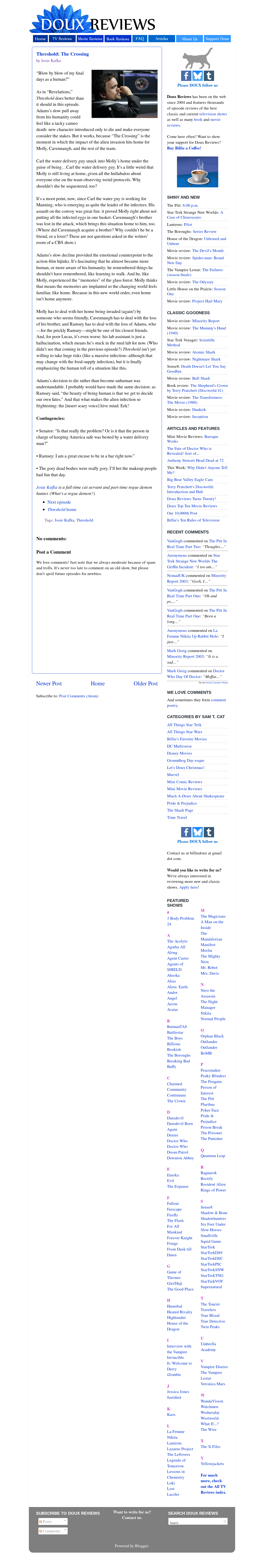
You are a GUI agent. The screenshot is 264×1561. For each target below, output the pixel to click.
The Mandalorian (211, 936)
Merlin (206, 950)
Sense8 (206, 1207)
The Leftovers (178, 1454)
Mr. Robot (209, 967)
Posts (47, 1521)
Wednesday (210, 1412)
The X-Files (210, 1446)
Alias (171, 981)
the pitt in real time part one (197, 592)
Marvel (173, 774)
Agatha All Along (176, 949)
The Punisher (212, 1138)
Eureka (173, 1175)
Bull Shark (201, 378)
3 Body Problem (180, 918)
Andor (172, 992)
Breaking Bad (178, 1061)
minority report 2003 (185, 656)
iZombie (174, 1374)
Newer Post (49, 683)
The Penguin (211, 1081)
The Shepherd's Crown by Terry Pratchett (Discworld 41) (197, 388)
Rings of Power (213, 1190)
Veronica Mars (213, 1383)
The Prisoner (211, 1132)
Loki (171, 1483)
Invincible (175, 1357)
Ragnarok (209, 1172)
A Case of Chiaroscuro (195, 214)
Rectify (207, 1178)
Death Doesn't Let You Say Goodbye (196, 368)
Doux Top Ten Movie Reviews (192, 506)
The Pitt (207, 1098)
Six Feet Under (213, 1224)
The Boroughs (179, 1055)
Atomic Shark (203, 352)
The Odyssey (203, 282)
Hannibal (174, 1306)
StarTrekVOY (212, 1281)
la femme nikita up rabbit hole (192, 633)
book (198, 119)
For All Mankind (174, 1229)
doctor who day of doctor (196, 673)
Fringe (172, 1243)
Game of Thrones (174, 1274)
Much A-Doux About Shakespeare (195, 796)
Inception (200, 416)
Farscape (174, 1209)
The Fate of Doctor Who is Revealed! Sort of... (189, 451)
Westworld (210, 1418)
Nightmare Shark (206, 359)
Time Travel (177, 817)
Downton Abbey (180, 1158)
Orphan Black (212, 1036)
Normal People (213, 1018)
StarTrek (208, 1247)
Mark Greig (177, 650)
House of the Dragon (177, 1326)
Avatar (172, 1009)
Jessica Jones (178, 1391)
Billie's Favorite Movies (187, 739)
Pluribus (208, 1104)
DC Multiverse (179, 746)
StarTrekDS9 (211, 1252)
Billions (173, 1043)
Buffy (171, 1066)
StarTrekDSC (212, 1258)
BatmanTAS (177, 1026)
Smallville (209, 1235)
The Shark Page (180, 810)
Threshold (84, 520)
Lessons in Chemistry (176, 1474)
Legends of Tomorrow (176, 1463)
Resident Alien (213, 1184)
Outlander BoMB (209, 1050)
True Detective (213, 1321)
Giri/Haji (174, 1283)
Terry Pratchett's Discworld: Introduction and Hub (190, 489)
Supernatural (211, 1286)
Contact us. (132, 1517)
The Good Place (180, 1289)
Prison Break (211, 1127)
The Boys (175, 1038)
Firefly (172, 1215)
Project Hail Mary (207, 301)
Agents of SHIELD (175, 966)
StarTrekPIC (211, 1264)
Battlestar (175, 1032)
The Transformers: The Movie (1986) (195, 399)
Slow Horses (211, 1229)
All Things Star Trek (184, 724)
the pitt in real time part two (197, 543)
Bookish (174, 1049)
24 (169, 924)
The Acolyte (177, 941)
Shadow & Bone (214, 1212)
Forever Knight (179, 1237)
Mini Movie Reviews (184, 788)
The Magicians (213, 916)
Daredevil (175, 1118)
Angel (172, 998)
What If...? (210, 1423)
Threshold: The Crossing (62, 53)
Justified (174, 1397)
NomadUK (176, 575)
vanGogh (175, 541)
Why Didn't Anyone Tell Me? (197, 470)
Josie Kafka (47, 487)
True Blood (210, 1315)
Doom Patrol (177, 1152)
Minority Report (206, 320)
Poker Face (210, 1110)
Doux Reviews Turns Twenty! (191, 498)
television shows (213, 114)
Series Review (205, 231)
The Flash (175, 1220)
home (62, 509)
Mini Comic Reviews (184, 781)
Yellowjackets (212, 1463)
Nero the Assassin (208, 993)
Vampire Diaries (214, 1366)
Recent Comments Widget (217, 682)
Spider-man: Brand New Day (195, 260)
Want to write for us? (132, 1512)
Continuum (176, 1095)
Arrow (172, 1004)
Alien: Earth (177, 986)
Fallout (173, 1203)
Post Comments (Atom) (78, 696)
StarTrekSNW (212, 1269)
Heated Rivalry (179, 1312)
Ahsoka (173, 975)
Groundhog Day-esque (185, 760)
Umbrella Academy (208, 1346)
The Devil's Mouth (208, 250)
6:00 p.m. (190, 205)
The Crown (176, 1101)
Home (98, 683)
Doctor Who (177, 1140)
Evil (170, 1180)
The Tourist (210, 1304)
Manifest (208, 944)
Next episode (59, 502)
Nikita (206, 1013)
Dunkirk (199, 409)
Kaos (171, 1414)
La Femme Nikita (176, 1434)
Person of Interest (209, 1090)
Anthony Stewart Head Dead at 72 (195, 460)
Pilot (188, 224)
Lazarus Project (180, 1448)
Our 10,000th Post (182, 513)
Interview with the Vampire (179, 1348)
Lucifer (173, 1494)
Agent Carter (178, 958)
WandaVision (212, 1401)
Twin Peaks (210, 1326)
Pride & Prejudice (182, 803)
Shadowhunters (213, 1218)
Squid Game (211, 1241)
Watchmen (209, 1406)
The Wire (209, 1429)
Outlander (209, 1041)
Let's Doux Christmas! (186, 767)
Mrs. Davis (210, 973)
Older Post (146, 683)
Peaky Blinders (213, 1075)
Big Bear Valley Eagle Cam (190, 479)
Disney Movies (179, 753)
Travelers (208, 1309)
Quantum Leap (213, 1155)
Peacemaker (211, 1070)
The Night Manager (209, 1004)
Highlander (176, 1317)
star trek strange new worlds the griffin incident (193, 560)
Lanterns (174, 1443)
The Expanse (178, 1186)
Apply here (188, 887)
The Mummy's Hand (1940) (196, 330)
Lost (170, 1488)
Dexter (172, 1135)
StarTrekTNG (212, 1275)
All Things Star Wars (184, 731)
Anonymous (177, 555)
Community (177, 1089)
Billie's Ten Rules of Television (193, 520)
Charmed (174, 1083)
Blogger (141, 1545)
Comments (51, 1531)
